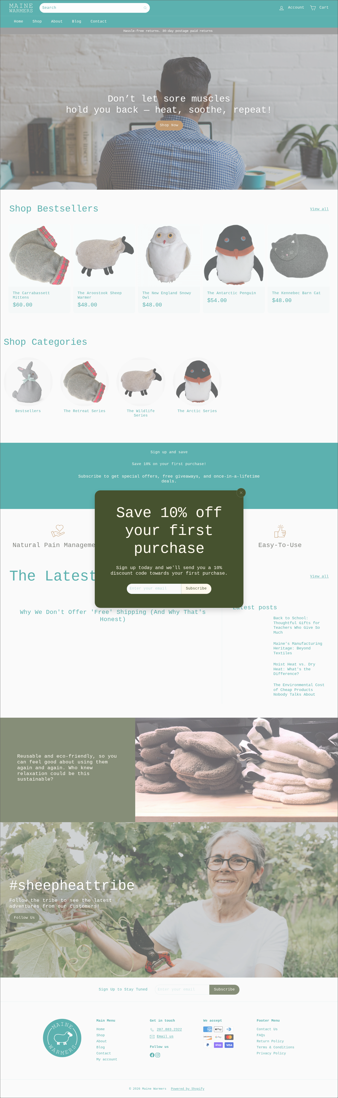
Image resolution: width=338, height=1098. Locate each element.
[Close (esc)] (241, 492)
